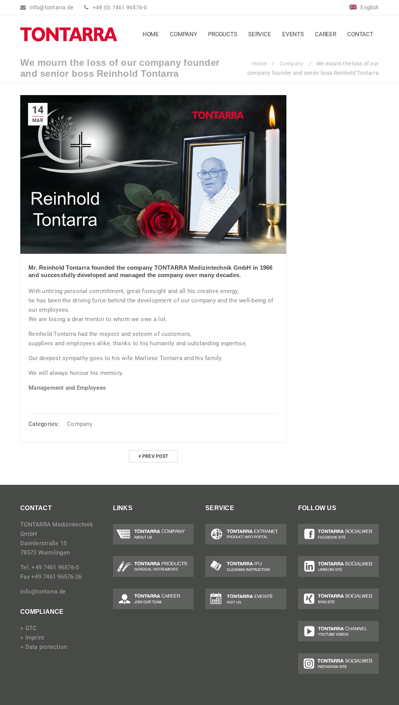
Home (259, 63)
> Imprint (32, 637)
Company (292, 63)
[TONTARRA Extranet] (245, 534)
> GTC (28, 628)
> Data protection (43, 646)
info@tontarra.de (42, 591)
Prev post (155, 456)
